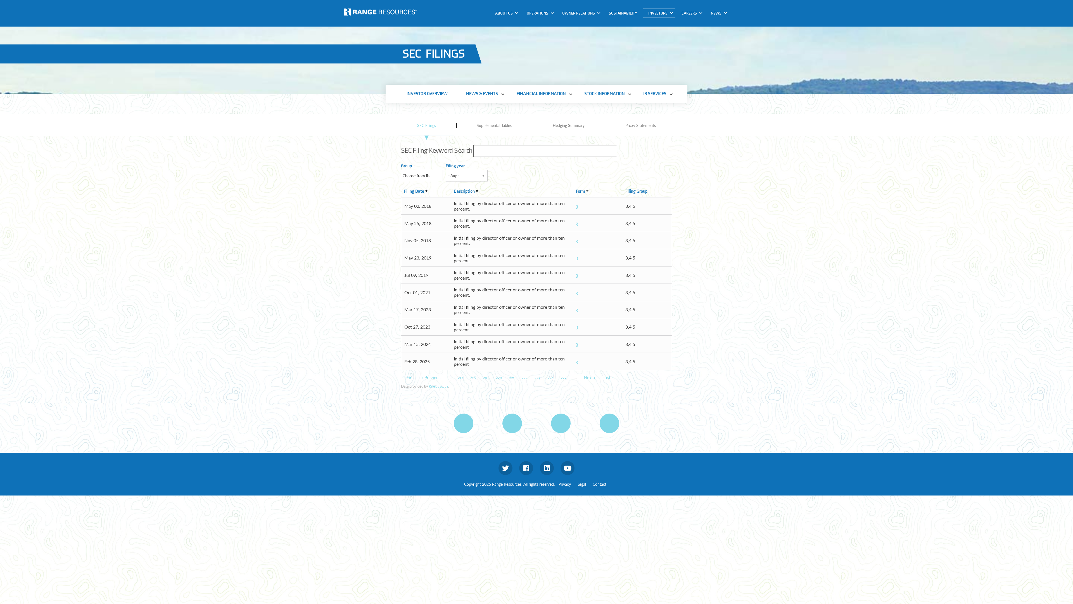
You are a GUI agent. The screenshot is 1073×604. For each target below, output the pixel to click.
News (716, 13)
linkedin (547, 468)
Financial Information (671, 34)
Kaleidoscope (438, 386)
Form (580, 191)
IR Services (660, 55)
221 (511, 378)
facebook (526, 468)
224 (550, 378)
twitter (505, 468)
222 (524, 378)
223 (537, 378)
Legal (582, 484)
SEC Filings (426, 125)
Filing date (414, 191)
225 (564, 378)
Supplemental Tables (494, 125)
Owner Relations (578, 13)
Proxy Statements (640, 125)
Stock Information (667, 45)
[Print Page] (463, 423)
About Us (504, 13)
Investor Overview (427, 93)
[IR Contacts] (609, 423)
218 (473, 378)
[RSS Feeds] (512, 423)
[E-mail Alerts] (561, 423)
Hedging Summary (569, 125)
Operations (537, 13)
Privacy (565, 484)
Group (406, 166)
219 (486, 378)
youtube (568, 468)
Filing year (455, 166)
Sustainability (623, 13)
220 (499, 378)
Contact (599, 484)
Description (464, 191)
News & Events (664, 23)
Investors (658, 13)
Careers (689, 13)
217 (460, 378)
